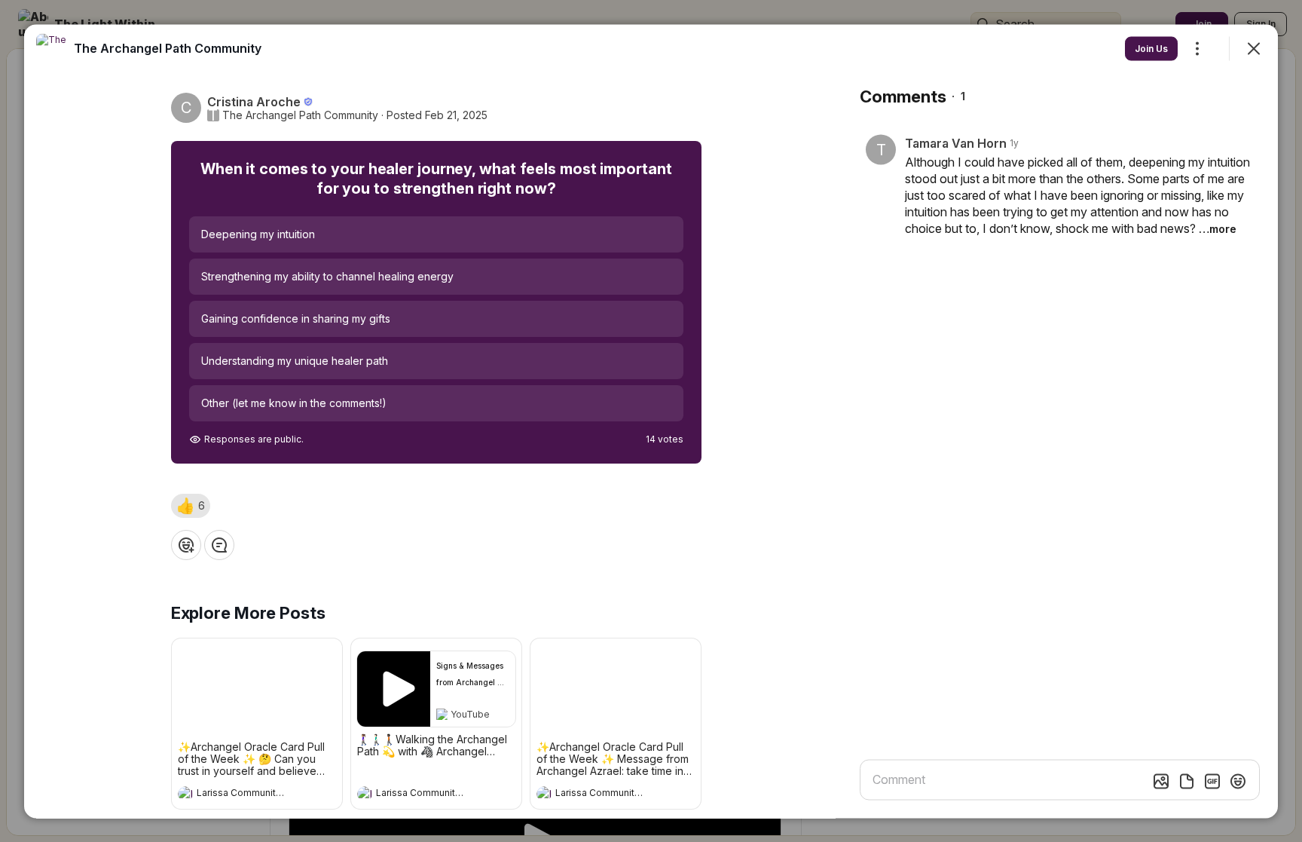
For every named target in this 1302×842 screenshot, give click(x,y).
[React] (186, 544)
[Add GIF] (1212, 781)
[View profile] (185, 793)
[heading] (242, 794)
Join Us (1151, 48)
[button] (190, 505)
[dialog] (651, 421)
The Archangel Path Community (300, 115)
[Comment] (219, 544)
